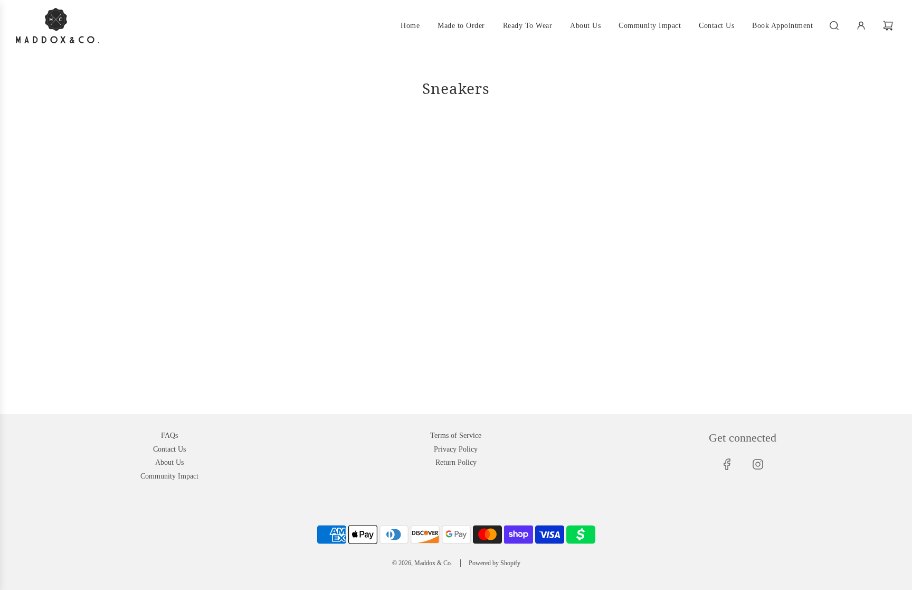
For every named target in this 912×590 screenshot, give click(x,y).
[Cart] (889, 25)
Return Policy (456, 462)
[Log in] (861, 25)
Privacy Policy (456, 449)
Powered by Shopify (494, 563)
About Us (169, 462)
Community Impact (169, 476)
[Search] (834, 25)
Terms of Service (455, 435)
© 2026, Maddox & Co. (422, 563)
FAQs (169, 435)
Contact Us (169, 449)
